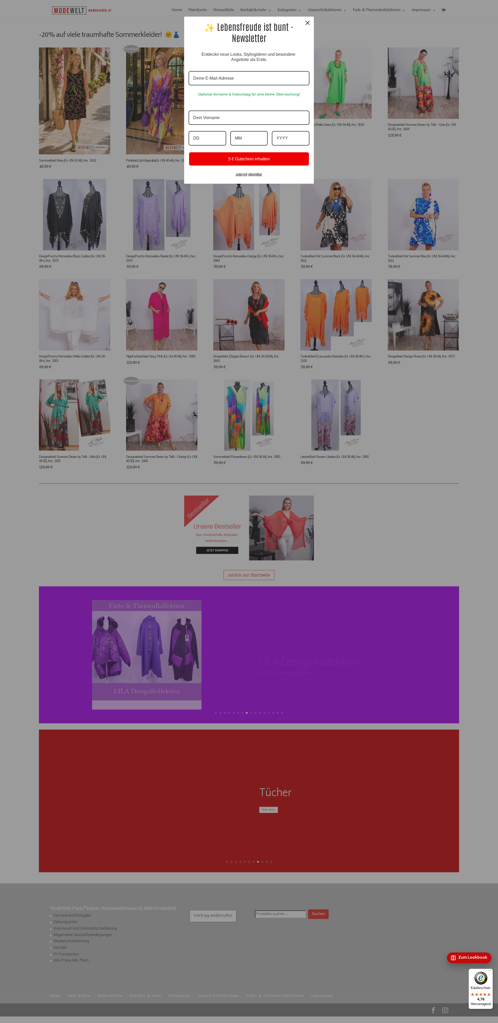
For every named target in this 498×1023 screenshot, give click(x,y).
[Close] (307, 23)
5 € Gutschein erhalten (249, 159)
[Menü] (490, 972)
